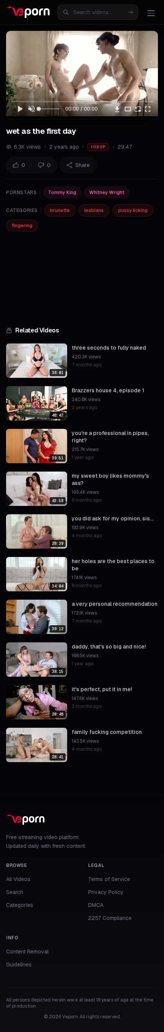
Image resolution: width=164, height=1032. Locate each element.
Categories (19, 905)
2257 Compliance (110, 918)
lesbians (94, 210)
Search (14, 892)
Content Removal (27, 951)
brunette (60, 210)
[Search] (130, 12)
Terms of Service (109, 879)
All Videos (18, 879)
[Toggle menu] (151, 13)
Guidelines (19, 964)
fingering (22, 225)
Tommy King (62, 192)
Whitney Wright (106, 192)
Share (82, 165)
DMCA (95, 905)
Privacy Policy (106, 892)
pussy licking (133, 210)
